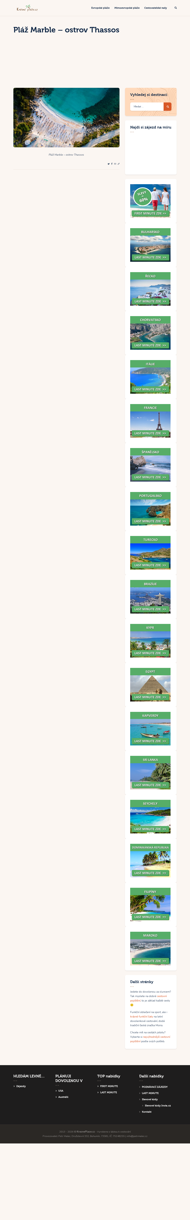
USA (60, 1090)
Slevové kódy (150, 1099)
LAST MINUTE (108, 1092)
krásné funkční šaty (141, 1016)
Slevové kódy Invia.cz (158, 1105)
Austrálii (63, 1097)
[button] (118, 164)
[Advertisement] (95, 65)
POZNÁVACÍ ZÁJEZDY (155, 1087)
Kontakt (146, 1111)
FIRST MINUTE (109, 1086)
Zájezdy (21, 1086)
